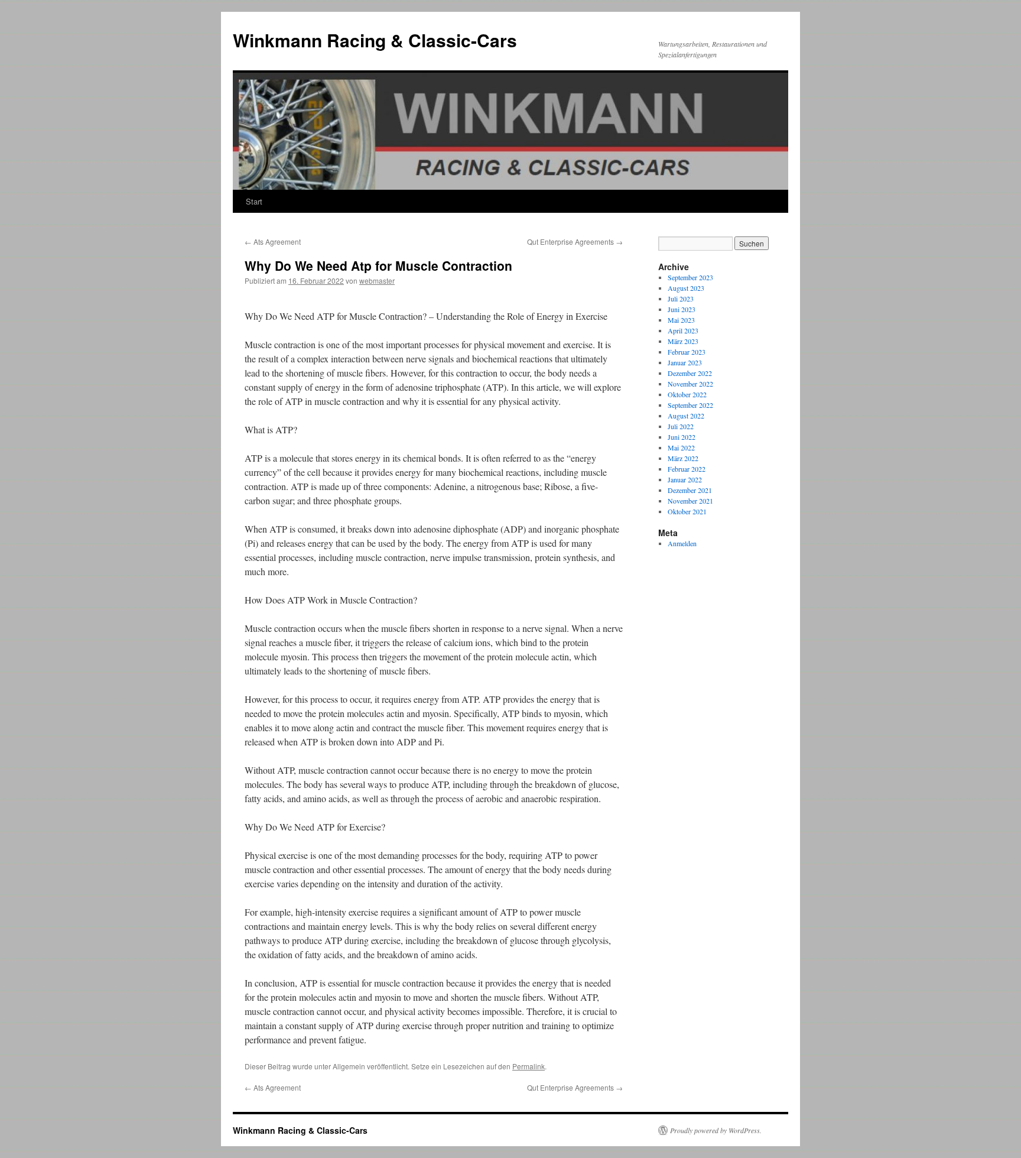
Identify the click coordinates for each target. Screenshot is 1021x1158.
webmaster (377, 280)
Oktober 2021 (687, 511)
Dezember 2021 (690, 490)
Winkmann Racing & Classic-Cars (375, 40)
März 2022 (683, 458)
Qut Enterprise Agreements (575, 241)
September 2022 (690, 405)
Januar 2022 (685, 479)
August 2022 (686, 415)
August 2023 (686, 288)
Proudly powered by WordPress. (716, 1130)
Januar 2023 (685, 362)
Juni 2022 (681, 437)
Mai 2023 (681, 320)
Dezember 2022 (690, 373)
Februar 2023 (686, 351)
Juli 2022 (681, 426)
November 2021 (690, 500)
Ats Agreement (273, 241)
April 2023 (683, 330)
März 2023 (683, 341)
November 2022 (690, 383)
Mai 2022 (681, 447)
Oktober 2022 (687, 394)
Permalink (528, 1066)
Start (254, 201)
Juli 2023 (681, 298)
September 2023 (690, 277)
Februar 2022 (686, 468)
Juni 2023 (681, 309)
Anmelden (682, 543)
